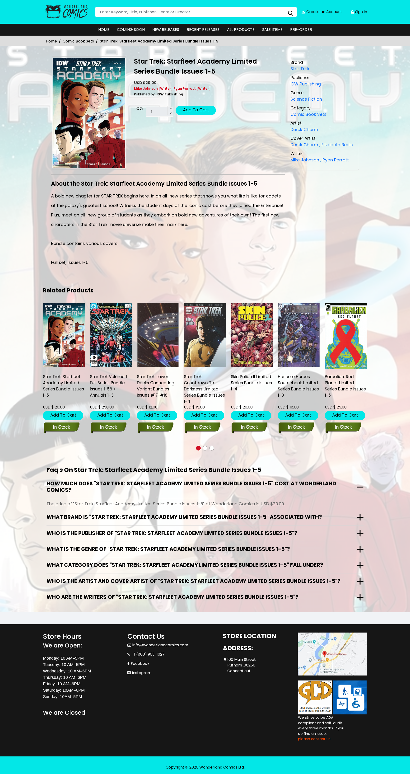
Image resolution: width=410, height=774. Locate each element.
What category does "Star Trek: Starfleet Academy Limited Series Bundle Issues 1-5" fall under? (185, 565)
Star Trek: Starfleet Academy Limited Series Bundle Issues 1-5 (63, 386)
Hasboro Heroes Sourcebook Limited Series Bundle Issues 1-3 (298, 386)
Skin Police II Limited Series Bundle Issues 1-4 (251, 383)
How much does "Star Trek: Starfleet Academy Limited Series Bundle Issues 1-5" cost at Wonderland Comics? (191, 486)
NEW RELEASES (165, 29)
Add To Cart (196, 110)
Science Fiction (306, 99)
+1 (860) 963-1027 (148, 654)
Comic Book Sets (78, 41)
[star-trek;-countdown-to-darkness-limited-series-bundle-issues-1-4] (205, 335)
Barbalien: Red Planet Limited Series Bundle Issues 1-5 (345, 386)
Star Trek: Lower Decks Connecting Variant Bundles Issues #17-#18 (155, 386)
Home (51, 41)
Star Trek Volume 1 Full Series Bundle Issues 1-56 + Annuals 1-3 (108, 386)
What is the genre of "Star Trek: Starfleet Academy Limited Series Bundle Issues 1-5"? (168, 549)
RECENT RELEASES (203, 29)
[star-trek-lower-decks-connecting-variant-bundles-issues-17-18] (158, 335)
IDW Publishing (305, 84)
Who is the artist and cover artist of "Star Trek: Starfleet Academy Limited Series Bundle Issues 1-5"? (193, 581)
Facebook (140, 663)
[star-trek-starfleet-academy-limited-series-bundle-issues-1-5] (64, 335)
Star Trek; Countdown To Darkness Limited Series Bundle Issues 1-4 (204, 389)
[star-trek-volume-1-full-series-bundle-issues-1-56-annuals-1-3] (111, 335)
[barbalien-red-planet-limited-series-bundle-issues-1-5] (346, 335)
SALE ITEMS (272, 29)
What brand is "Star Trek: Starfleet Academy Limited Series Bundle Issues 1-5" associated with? (184, 517)
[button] (198, 448)
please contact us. (314, 738)
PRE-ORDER (301, 29)
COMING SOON (131, 29)
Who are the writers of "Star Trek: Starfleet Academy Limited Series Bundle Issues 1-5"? (172, 597)
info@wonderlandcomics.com (160, 645)
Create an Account (323, 11)
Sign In (360, 11)
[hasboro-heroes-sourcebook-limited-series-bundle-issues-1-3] (299, 335)
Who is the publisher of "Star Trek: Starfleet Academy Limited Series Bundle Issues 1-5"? (172, 533)
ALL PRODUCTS (241, 29)
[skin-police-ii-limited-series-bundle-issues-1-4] (252, 335)
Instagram (141, 672)
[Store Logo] (66, 11)
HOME (103, 29)
